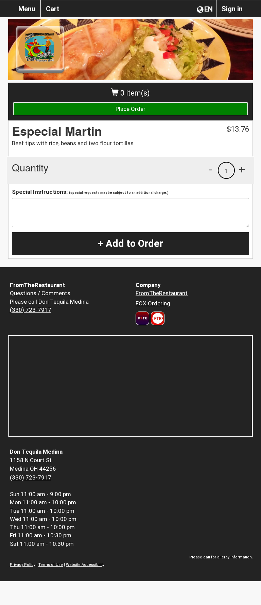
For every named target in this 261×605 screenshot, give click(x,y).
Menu (26, 9)
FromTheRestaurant (162, 293)
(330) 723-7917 (30, 309)
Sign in (232, 9)
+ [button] (242, 169)
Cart (52, 9)
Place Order (130, 108)
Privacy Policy (22, 564)
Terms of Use (50, 564)
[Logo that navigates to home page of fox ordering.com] (156, 318)
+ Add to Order (130, 243)
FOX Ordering (153, 303)
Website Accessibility (85, 564)
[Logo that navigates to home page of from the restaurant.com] (142, 318)
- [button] (210, 169)
